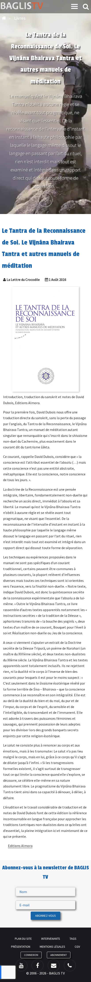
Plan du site (23, 939)
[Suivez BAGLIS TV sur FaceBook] (38, 965)
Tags (73, 939)
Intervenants (50, 939)
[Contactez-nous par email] (54, 965)
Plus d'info (45, 200)
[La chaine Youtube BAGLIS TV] (21, 965)
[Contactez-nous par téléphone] (70, 965)
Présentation (20, 947)
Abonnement (58, 955)
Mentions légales (52, 947)
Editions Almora (20, 845)
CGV (77, 947)
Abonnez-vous (45, 916)
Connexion (31, 955)
